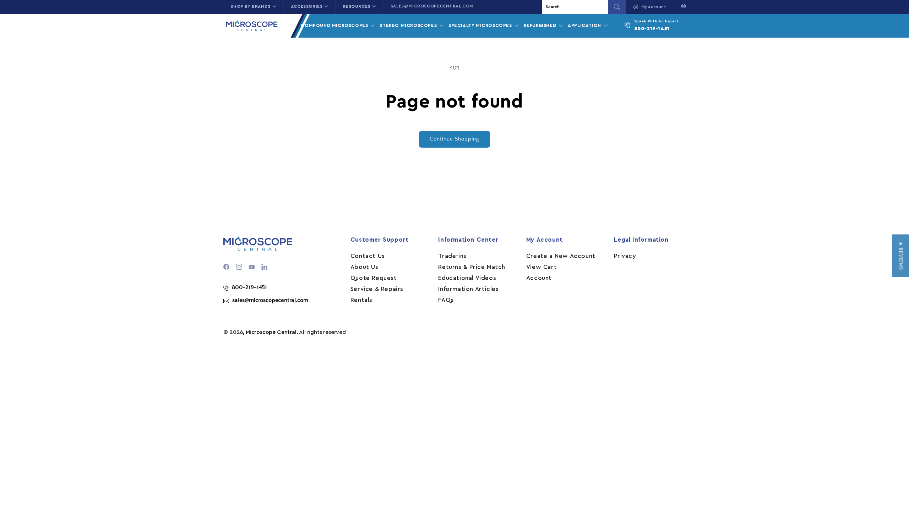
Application (585, 25)
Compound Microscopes (335, 25)
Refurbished (541, 25)
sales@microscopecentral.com (432, 6)
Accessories (307, 6)
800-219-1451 (652, 28)
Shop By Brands (250, 6)
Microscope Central (271, 332)
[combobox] (576, 7)
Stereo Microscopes (409, 25)
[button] (682, 6)
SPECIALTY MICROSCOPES (480, 25)
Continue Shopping (454, 139)
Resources (356, 6)
